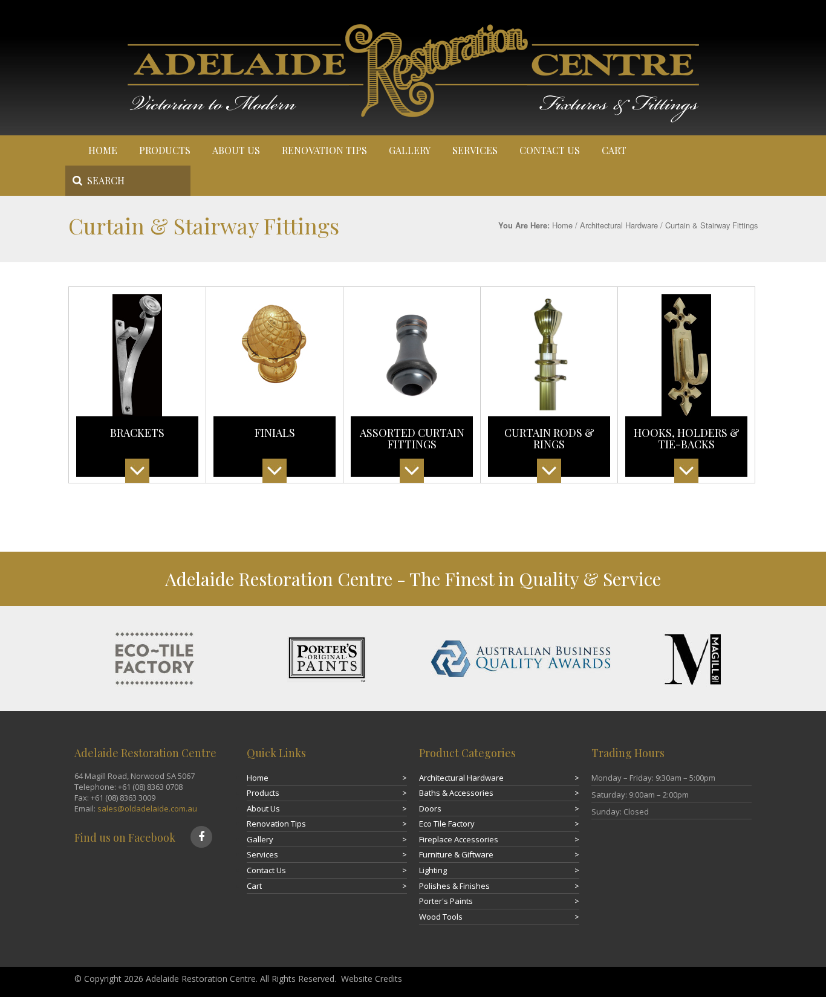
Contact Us (549, 150)
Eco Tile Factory (447, 823)
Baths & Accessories (456, 792)
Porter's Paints (446, 900)
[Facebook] (201, 837)
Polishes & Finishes (454, 885)
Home (102, 150)
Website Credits (371, 978)
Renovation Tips (324, 150)
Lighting (433, 870)
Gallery (410, 150)
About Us (236, 150)
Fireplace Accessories (458, 839)
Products (164, 150)
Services (475, 150)
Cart (614, 150)
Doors (430, 808)
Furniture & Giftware (456, 854)
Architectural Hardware (619, 225)
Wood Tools (441, 916)
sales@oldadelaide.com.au (147, 808)
